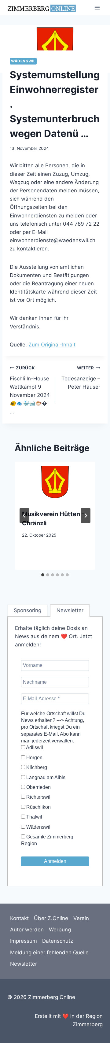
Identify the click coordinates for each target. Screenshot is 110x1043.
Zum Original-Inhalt (51, 345)
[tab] (42, 574)
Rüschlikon (38, 807)
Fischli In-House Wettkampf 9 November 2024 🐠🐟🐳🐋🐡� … (30, 390)
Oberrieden (38, 787)
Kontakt (19, 918)
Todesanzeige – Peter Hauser (80, 377)
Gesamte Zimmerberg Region (47, 840)
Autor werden (27, 929)
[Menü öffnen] (97, 7)
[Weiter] (85, 515)
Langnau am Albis (45, 777)
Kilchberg (36, 767)
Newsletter (23, 964)
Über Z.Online (51, 918)
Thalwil (33, 816)
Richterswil (37, 797)
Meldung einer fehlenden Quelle (49, 952)
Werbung (60, 929)
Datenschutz (57, 941)
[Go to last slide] (24, 515)
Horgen (33, 757)
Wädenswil (23, 61)
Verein (81, 918)
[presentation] (55, 482)
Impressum (23, 941)
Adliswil (34, 747)
